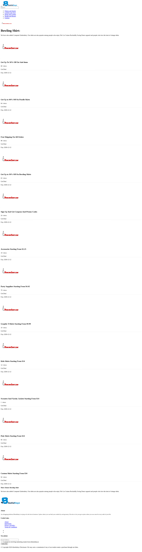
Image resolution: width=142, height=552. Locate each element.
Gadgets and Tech (10, 13)
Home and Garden (10, 14)
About (7, 522)
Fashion (7, 18)
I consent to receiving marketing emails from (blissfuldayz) (21, 542)
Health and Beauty (10, 16)
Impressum (8, 523)
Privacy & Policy (10, 525)
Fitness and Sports (10, 11)
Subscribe (4, 544)
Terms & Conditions (11, 527)
